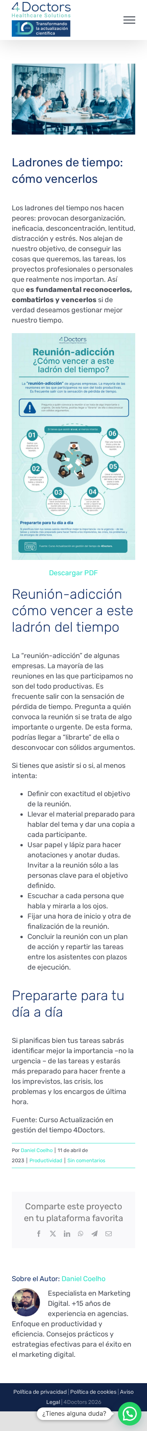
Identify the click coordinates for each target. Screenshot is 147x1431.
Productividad (45, 1160)
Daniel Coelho (37, 1150)
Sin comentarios (86, 1160)
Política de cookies (93, 1392)
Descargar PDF (73, 573)
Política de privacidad (40, 1392)
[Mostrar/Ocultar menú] (129, 20)
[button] (130, 1414)
